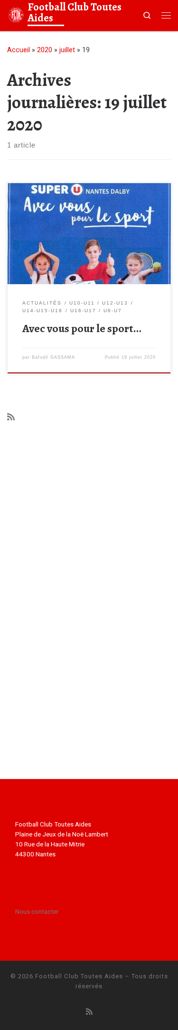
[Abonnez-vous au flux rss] (11, 417)
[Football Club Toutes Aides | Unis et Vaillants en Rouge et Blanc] (15, 14)
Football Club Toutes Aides (79, 976)
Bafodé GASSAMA (53, 357)
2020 (44, 50)
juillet (67, 50)
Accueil (18, 50)
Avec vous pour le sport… (81, 328)
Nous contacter (36, 911)
